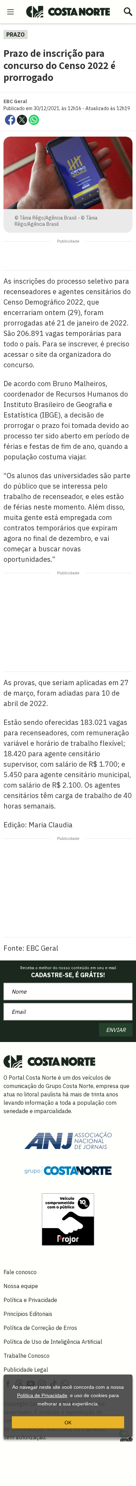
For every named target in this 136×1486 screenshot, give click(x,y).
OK (68, 1422)
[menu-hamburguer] (10, 11)
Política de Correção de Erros (40, 1327)
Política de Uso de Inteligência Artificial (52, 1341)
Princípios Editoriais (27, 1313)
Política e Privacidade (30, 1299)
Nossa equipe (20, 1285)
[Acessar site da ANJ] (68, 1139)
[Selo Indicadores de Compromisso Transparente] (68, 1218)
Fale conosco (20, 1272)
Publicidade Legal (25, 1369)
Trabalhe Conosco (26, 1355)
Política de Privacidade (42, 1395)
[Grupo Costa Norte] (68, 1170)
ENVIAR (116, 1029)
